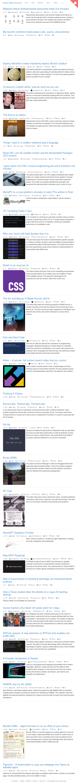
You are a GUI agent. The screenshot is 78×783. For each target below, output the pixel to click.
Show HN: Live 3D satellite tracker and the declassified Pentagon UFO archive (37, 154)
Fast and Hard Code (14, 337)
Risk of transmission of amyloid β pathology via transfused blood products (37, 580)
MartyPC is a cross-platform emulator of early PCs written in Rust (38, 192)
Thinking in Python (13, 393)
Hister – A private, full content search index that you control (34, 360)
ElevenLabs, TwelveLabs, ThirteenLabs (24, 403)
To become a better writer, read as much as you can (31, 87)
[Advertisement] (39, 49)
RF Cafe (7, 491)
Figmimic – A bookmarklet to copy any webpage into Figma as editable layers (36, 766)
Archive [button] (40, 3)
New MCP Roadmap (14, 555)
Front (26, 3)
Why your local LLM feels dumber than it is (26, 233)
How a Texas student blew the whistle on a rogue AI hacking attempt (35, 593)
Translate (14, 781)
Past (32, 3)
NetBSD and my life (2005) (17, 684)
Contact (42, 781)
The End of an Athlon (14, 115)
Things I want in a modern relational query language (30, 142)
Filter (56, 3)
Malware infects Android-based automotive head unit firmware (36, 8)
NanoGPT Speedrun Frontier (18, 532)
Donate (35, 781)
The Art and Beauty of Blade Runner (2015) (26, 298)
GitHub (28, 781)
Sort (48, 3)
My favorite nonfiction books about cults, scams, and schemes (36, 31)
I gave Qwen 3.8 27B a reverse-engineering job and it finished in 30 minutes (39, 167)
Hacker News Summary (12, 2)
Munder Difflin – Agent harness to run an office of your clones (35, 726)
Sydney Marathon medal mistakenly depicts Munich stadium (35, 63)
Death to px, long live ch (16, 265)
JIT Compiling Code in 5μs (17, 211)
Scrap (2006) (10, 457)
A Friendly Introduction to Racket (20, 658)
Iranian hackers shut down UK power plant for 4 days (31, 607)
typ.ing (6, 424)
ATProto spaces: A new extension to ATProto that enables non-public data (36, 634)
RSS (22, 781)
